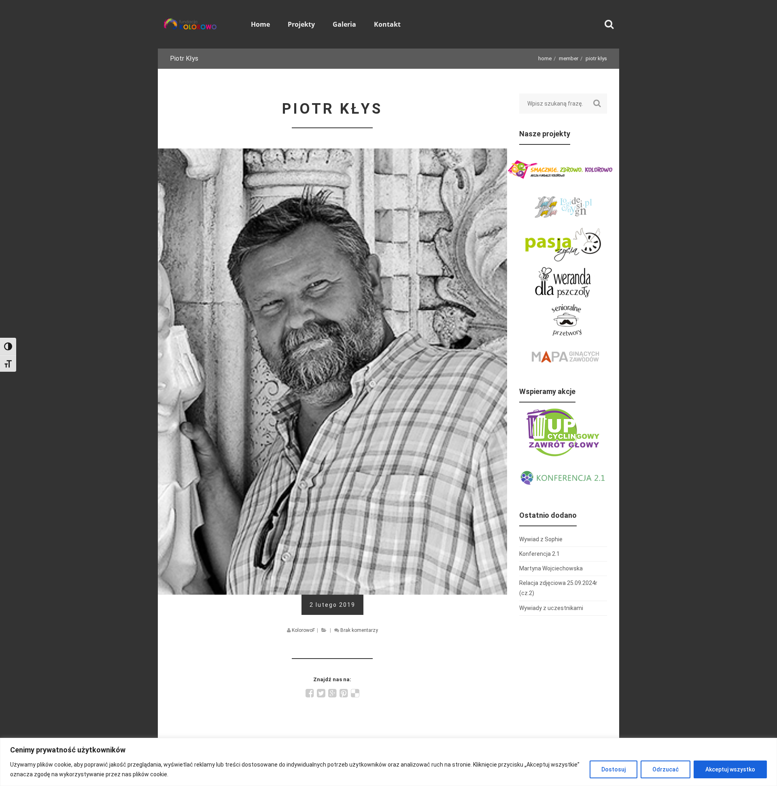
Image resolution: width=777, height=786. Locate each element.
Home (545, 58)
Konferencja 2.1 (539, 554)
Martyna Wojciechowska (551, 568)
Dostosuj (613, 769)
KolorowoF (303, 630)
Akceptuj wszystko (730, 769)
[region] (388, 762)
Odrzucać (665, 769)
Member (568, 58)
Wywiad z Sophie (541, 539)
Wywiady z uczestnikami (551, 608)
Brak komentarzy (359, 630)
